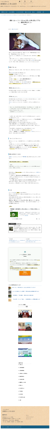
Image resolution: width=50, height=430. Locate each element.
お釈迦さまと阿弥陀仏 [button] (23, 373)
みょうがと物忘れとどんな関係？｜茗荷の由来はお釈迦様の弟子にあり (26, 291)
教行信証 (24, 156)
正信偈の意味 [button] (21, 379)
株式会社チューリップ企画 (8, 417)
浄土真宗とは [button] (21, 388)
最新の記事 (19, 223)
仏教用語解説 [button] (21, 367)
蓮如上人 (10, 102)
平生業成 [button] (21, 391)
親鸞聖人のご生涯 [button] (22, 382)
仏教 (33, 60)
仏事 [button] (20, 400)
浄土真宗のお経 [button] (22, 397)
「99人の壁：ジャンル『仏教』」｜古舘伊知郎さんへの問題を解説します (26, 299)
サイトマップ (28, 418)
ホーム (27, 415)
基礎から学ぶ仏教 (14, 29)
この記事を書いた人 (12, 223)
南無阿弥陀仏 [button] (21, 376)
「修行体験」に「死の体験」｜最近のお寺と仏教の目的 (23, 295)
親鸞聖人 (10, 156)
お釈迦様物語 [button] (21, 370)
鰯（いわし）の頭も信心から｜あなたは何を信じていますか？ (24, 287)
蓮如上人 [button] (21, 385)
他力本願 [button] (21, 394)
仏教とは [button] (21, 364)
